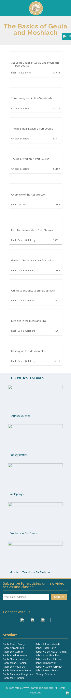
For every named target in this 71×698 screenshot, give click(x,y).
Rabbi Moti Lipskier (13, 678)
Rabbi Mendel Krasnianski (17, 670)
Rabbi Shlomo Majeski (48, 644)
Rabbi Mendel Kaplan (15, 663)
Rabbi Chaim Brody (14, 644)
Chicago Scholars (45, 674)
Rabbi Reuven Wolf (46, 663)
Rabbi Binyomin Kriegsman (18, 674)
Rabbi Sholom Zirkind (48, 670)
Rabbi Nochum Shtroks (48, 659)
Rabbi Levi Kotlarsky (14, 666)
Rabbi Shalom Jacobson (16, 659)
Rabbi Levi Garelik (13, 651)
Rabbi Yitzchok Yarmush (49, 666)
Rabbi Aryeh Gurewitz (15, 655)
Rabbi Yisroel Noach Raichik (51, 651)
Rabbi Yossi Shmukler (47, 655)
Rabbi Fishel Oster (46, 648)
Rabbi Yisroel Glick (13, 648)
